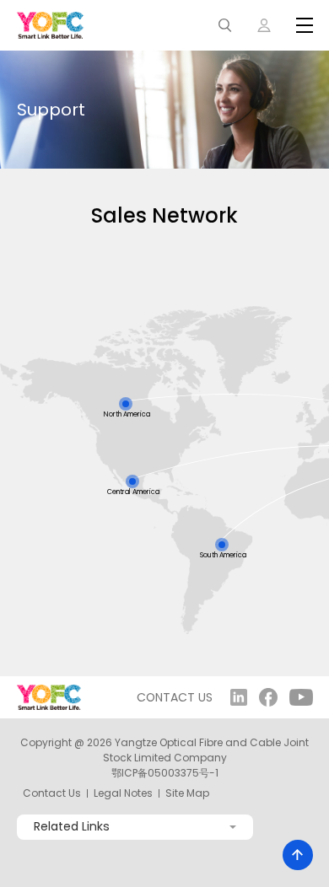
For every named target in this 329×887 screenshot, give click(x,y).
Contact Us (52, 793)
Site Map (187, 793)
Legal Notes (123, 793)
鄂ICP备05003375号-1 (164, 773)
